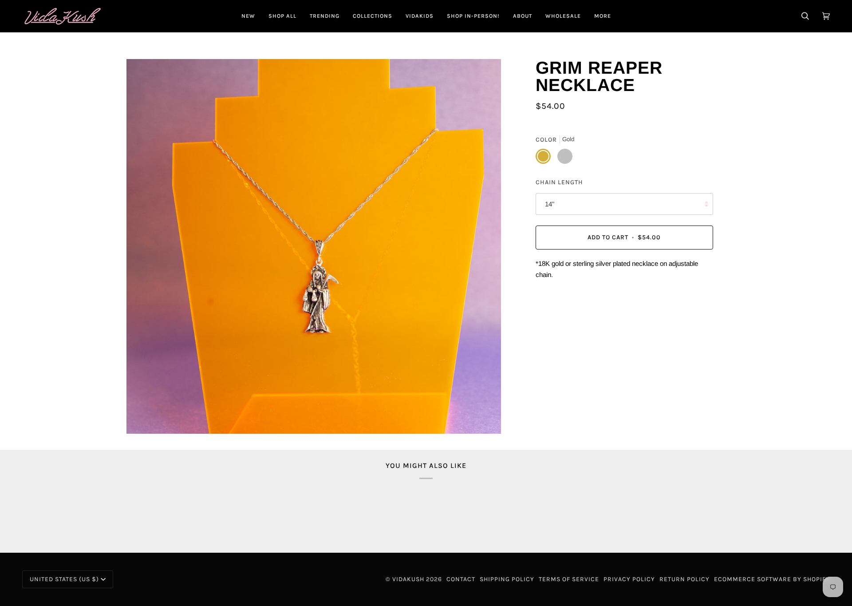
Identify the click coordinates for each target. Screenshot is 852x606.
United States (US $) (64, 579)
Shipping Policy (507, 579)
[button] (282, 16)
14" (549, 204)
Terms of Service (569, 579)
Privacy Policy (629, 579)
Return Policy (684, 579)
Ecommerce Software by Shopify (772, 579)
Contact (460, 579)
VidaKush (408, 579)
